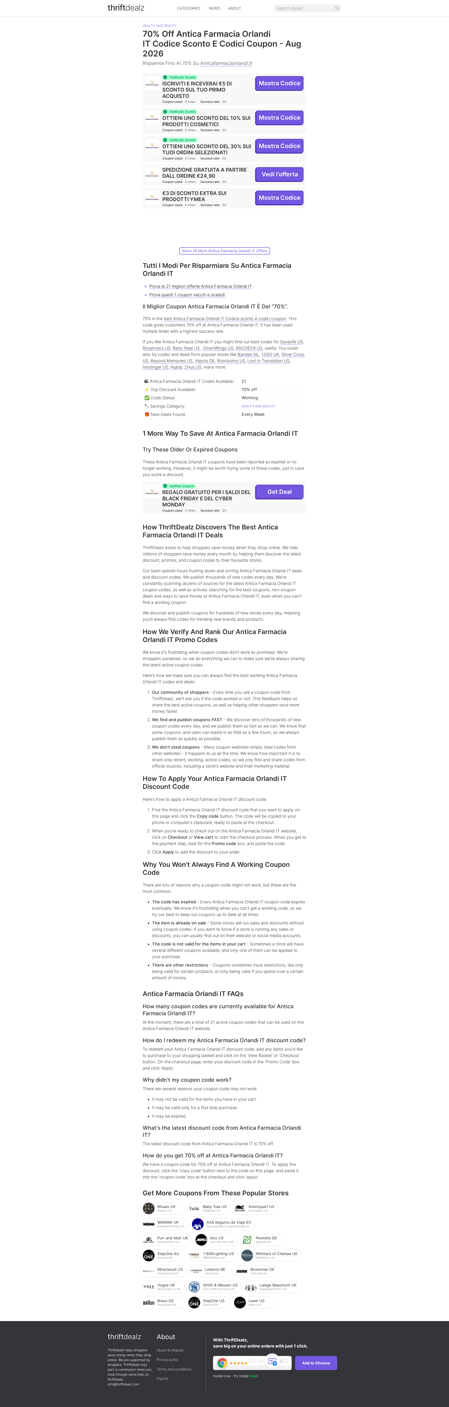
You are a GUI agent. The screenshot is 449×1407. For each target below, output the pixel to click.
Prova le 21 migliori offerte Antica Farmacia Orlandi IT (200, 286)
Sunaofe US (291, 341)
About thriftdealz (170, 1350)
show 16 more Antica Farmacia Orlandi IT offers (224, 250)
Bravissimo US (231, 360)
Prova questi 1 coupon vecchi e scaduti (187, 294)
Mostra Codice (280, 83)
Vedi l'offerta (280, 174)
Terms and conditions (174, 1369)
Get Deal (280, 491)
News (214, 8)
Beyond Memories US (171, 360)
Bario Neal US (187, 348)
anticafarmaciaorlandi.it (226, 63)
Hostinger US (155, 367)
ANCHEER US (249, 348)
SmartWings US (218, 348)
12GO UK (270, 354)
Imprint (162, 1378)
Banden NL (248, 354)
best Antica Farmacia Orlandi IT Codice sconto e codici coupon (225, 318)
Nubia (176, 367)
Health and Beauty (160, 26)
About (234, 8)
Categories (188, 8)
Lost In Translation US (268, 360)
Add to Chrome (316, 1363)
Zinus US (192, 367)
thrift (126, 8)
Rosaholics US (156, 348)
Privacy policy (167, 1359)
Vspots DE (205, 360)
